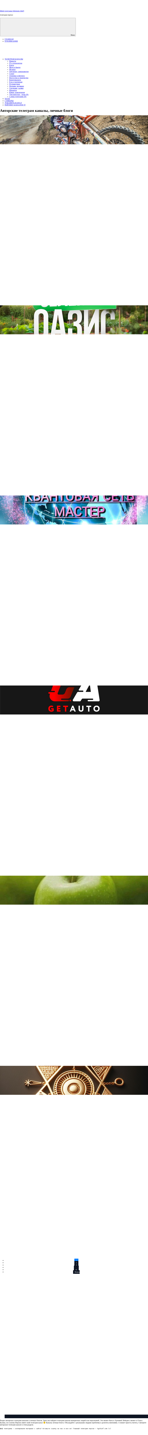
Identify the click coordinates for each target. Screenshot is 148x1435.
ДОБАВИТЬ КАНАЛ (13, 103)
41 (76, 1270)
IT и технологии (15, 63)
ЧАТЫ (7, 99)
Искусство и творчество (18, 78)
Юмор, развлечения (17, 92)
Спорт (11, 74)
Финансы (13, 90)
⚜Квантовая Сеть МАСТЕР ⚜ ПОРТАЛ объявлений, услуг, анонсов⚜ (74, 681)
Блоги (11, 65)
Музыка (12, 69)
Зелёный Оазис (74, 491)
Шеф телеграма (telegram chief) (12, 11)
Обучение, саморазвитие (19, 72)
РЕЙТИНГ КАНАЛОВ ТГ (15, 105)
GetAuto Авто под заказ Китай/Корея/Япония (74, 871)
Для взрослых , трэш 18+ (19, 94)
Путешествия (14, 84)
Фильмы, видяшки (16, 86)
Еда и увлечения (15, 82)
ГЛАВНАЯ (9, 39)
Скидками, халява (16, 88)
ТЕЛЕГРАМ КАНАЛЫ (14, 59)
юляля (74, 1061)
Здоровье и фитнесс (17, 76)
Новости (12, 61)
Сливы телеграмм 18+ (18, 97)
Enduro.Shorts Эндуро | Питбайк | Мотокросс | (74, 301)
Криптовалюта (15, 80)
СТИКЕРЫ (9, 101)
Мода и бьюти (14, 67)
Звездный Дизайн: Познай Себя (74, 1251)
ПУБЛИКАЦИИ (11, 41)
